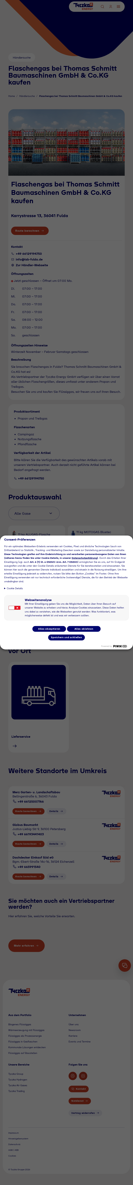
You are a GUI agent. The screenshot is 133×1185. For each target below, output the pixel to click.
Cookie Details (15, 588)
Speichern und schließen (66, 637)
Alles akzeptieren (49, 628)
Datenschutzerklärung (84, 558)
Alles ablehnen (83, 628)
